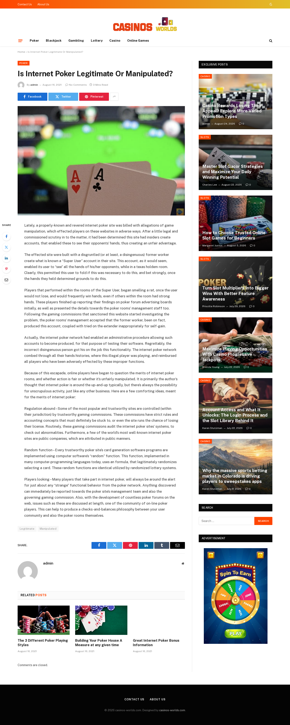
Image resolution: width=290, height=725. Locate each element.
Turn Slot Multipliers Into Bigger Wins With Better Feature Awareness (235, 293)
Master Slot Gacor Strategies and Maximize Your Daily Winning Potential (232, 172)
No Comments (78, 84)
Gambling (76, 40)
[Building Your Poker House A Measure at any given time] (101, 620)
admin (34, 84)
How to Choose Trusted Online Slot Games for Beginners (234, 235)
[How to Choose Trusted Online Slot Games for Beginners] (235, 223)
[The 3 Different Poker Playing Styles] (44, 620)
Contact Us (25, 4)
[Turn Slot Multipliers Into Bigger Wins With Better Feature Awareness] (235, 284)
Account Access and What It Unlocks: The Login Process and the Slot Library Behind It (234, 415)
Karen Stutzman (212, 428)
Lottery (97, 40)
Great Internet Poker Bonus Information (156, 642)
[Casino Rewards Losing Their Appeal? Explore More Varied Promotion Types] (235, 101)
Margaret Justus (212, 245)
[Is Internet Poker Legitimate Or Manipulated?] (101, 161)
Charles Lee (209, 184)
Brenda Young (211, 367)
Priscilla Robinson (213, 306)
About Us (43, 4)
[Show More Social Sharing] (114, 97)
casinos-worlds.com (172, 710)
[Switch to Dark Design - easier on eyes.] (270, 4)
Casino (114, 40)
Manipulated (48, 528)
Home (21, 51)
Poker (34, 40)
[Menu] (20, 40)
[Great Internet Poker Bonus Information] (159, 620)
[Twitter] (6, 247)
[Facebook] (6, 236)
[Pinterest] (6, 269)
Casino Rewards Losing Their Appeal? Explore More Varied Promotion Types (232, 111)
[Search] (270, 40)
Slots (204, 137)
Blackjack (54, 40)
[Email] (6, 279)
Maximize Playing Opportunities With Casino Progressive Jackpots (234, 354)
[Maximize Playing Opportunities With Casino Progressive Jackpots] (235, 345)
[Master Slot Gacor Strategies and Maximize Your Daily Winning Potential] (235, 162)
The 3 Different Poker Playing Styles (43, 642)
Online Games (138, 40)
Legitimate (27, 528)
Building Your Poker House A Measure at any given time (98, 642)
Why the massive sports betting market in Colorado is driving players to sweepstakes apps (234, 476)
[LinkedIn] (6, 258)
